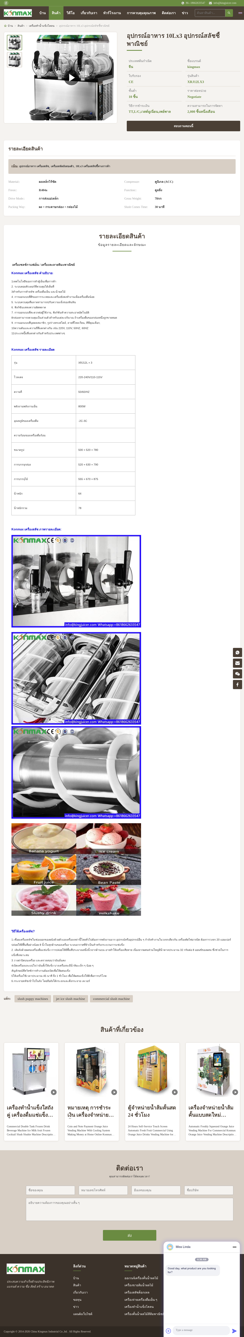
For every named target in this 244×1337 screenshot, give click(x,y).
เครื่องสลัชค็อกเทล (136, 1292)
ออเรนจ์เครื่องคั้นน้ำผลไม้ (141, 1278)
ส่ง (130, 1235)
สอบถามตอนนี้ (183, 126)
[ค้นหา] (229, 13)
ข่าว (185, 13)
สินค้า (56, 13)
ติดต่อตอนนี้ (31, 1134)
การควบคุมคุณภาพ (141, 13)
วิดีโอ (71, 13)
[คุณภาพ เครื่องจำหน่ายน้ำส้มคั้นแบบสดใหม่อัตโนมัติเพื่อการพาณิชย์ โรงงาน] (213, 1070)
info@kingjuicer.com (225, 3)
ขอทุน (77, 1299)
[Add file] (168, 1331)
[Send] (234, 1331)
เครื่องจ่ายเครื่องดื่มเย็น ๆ (140, 1299)
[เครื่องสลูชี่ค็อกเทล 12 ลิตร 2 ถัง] (71, 77)
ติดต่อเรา (169, 13)
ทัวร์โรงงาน (112, 13)
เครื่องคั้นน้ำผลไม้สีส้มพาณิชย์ (144, 1314)
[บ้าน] (18, 13)
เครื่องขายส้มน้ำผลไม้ (138, 1285)
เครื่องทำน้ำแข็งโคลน (42, 25)
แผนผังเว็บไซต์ (82, 1314)
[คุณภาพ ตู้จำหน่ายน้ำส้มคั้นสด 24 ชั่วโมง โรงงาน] (152, 1070)
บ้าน (42, 13)
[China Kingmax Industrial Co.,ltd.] (26, 1273)
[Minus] (234, 1247)
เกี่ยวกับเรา (89, 13)
